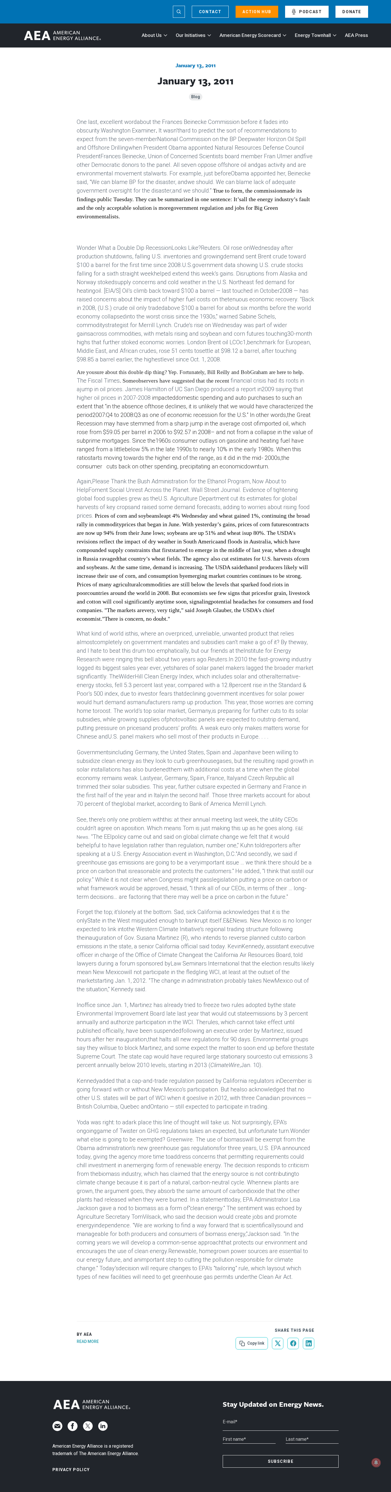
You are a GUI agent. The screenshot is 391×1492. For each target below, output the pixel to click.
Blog (195, 96)
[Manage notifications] (376, 1462)
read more (88, 1341)
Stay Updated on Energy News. (273, 1404)
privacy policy (71, 1469)
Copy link (255, 1341)
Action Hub (256, 11)
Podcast (310, 11)
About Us (152, 35)
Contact (210, 11)
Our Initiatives (191, 35)
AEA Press (356, 35)
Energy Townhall (313, 35)
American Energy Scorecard (250, 35)
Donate (351, 11)
